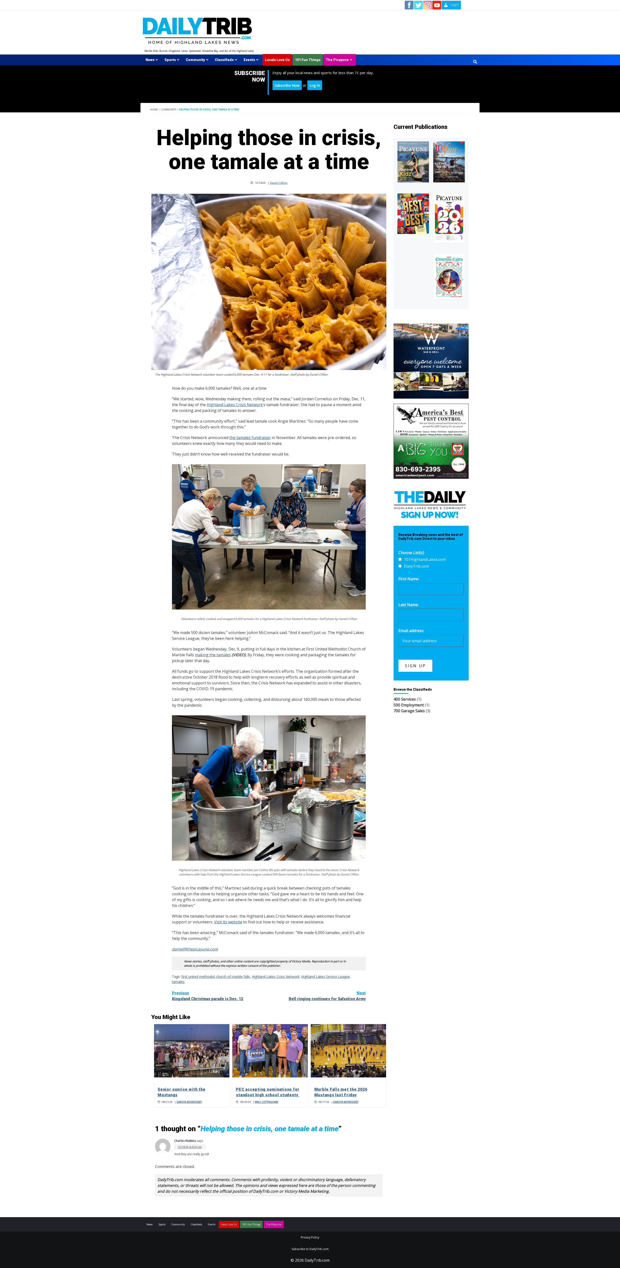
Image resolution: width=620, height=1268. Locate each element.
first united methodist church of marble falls (215, 976)
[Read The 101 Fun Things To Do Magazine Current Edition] (449, 162)
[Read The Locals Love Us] (413, 213)
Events (249, 60)
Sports (170, 60)
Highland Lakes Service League (325, 976)
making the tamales (213, 654)
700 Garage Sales (409, 710)
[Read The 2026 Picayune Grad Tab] (449, 218)
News (150, 60)
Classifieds (224, 60)
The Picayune (337, 60)
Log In (315, 85)
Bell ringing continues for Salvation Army (327, 996)
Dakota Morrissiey (189, 1102)
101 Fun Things (307, 60)
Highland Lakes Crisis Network (235, 404)
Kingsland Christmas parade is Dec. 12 (207, 996)
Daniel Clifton (278, 183)
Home (154, 109)
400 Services (405, 699)
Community (195, 60)
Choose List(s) (411, 552)
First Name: (408, 578)
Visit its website (228, 922)
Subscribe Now (287, 85)
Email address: (411, 630)
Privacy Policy (310, 1237)
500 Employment (409, 705)
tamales (178, 981)
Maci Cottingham (266, 1102)
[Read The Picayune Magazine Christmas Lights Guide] (449, 276)
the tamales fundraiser (250, 437)
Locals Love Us (277, 60)
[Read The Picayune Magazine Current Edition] (413, 162)
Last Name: (408, 604)
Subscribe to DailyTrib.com (310, 1249)
